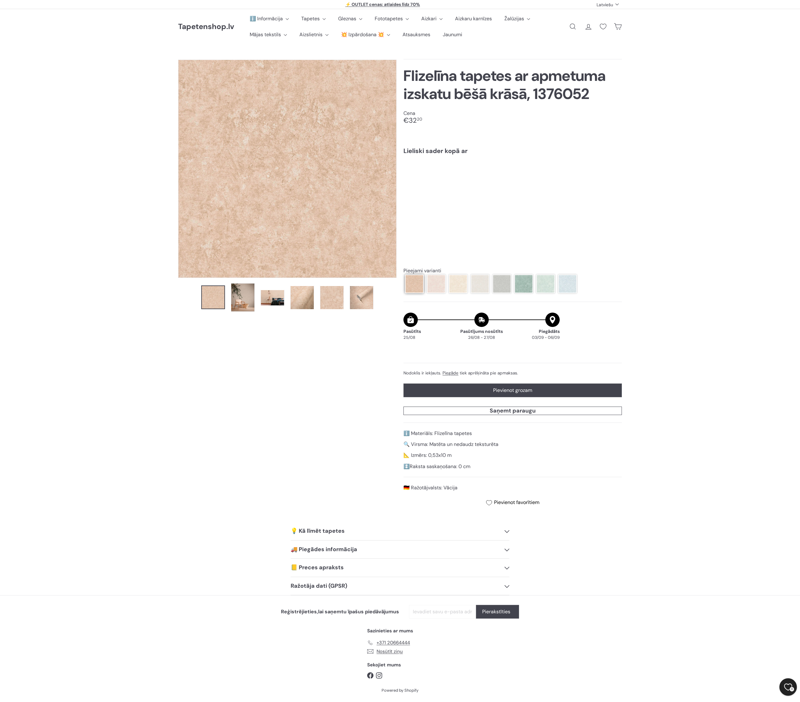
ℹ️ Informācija (267, 18)
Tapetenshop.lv (206, 26)
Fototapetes (389, 18)
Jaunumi (452, 34)
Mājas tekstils (266, 34)
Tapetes (311, 18)
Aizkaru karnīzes (473, 18)
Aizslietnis (311, 34)
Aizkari (429, 18)
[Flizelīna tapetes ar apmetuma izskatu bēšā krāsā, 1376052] (512, 180)
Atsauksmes (416, 34)
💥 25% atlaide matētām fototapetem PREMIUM (382, 4)
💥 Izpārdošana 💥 (363, 34)
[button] (414, 283)
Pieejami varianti (422, 271)
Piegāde (450, 373)
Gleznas (348, 18)
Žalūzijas (514, 18)
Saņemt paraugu (513, 410)
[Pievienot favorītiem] (613, 172)
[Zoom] (287, 169)
